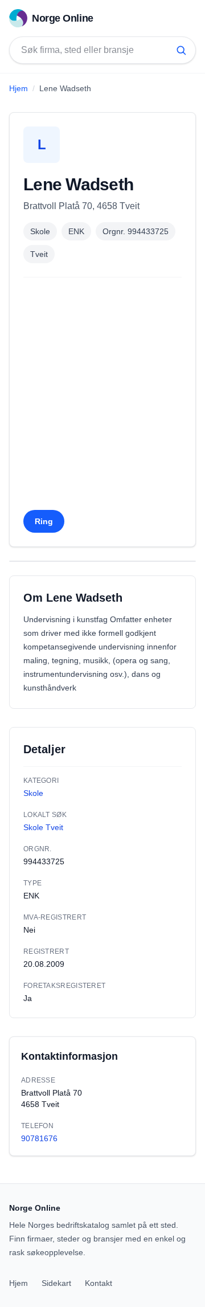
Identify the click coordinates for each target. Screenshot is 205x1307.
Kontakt (98, 1283)
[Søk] (181, 50)
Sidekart (56, 1283)
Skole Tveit (43, 827)
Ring (44, 521)
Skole (40, 231)
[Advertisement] (102, 397)
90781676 (39, 1138)
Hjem (18, 88)
